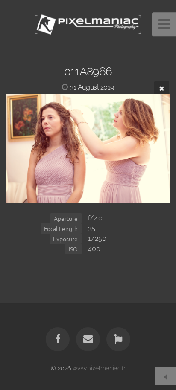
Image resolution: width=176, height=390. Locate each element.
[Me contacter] (88, 339)
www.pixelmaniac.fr (99, 368)
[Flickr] (118, 339)
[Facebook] (58, 339)
